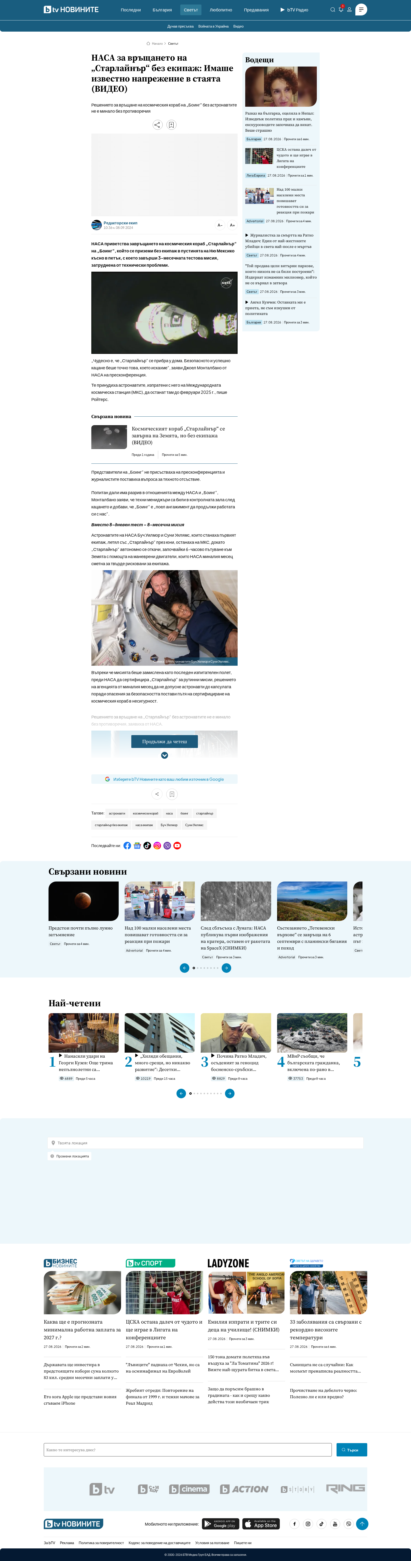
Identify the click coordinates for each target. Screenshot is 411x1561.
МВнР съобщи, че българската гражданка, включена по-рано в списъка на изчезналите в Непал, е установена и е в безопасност (315, 1063)
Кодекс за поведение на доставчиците (160, 1543)
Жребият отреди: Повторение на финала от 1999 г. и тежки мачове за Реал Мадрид (162, 1396)
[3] (341, 10)
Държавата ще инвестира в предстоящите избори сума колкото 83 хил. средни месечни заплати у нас (81, 1371)
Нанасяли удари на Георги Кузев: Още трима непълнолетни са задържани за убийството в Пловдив (88, 1063)
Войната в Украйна (213, 26)
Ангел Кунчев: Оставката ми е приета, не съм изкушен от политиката (275, 307)
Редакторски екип (120, 223)
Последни (131, 9)
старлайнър (204, 813)
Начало (157, 43)
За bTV (49, 1543)
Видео (238, 26)
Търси (352, 1450)
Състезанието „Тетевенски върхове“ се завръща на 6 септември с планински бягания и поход (312, 938)
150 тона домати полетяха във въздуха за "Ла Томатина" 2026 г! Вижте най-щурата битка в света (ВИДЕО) (241, 1363)
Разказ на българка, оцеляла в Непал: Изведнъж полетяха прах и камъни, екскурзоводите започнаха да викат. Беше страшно (279, 122)
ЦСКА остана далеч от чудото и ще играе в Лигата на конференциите (296, 158)
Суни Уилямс (194, 825)
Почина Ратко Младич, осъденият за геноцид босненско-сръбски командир (238, 1063)
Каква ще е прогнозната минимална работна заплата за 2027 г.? (82, 1329)
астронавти (117, 813)
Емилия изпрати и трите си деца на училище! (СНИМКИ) (243, 1325)
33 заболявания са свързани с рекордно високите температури (326, 1329)
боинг (184, 813)
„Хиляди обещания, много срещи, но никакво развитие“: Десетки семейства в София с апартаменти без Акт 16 (162, 1063)
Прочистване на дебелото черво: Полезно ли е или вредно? (323, 1393)
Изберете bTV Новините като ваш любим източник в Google (168, 779)
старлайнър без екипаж (111, 825)
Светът (191, 9)
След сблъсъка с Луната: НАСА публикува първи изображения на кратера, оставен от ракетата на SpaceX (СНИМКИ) (235, 938)
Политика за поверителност (101, 1543)
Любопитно (221, 9)
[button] (184, 968)
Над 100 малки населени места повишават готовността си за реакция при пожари (295, 201)
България (162, 9)
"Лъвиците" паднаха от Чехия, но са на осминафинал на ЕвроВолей (163, 1368)
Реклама (67, 1543)
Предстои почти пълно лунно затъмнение (81, 931)
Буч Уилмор (169, 825)
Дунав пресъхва (180, 26)
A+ (232, 224)
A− (220, 224)
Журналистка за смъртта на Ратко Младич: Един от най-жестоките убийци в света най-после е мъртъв (279, 240)
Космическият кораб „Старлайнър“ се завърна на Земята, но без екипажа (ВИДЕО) (178, 435)
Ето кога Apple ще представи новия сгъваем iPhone (80, 1400)
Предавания (256, 9)
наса (169, 813)
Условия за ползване (212, 1543)
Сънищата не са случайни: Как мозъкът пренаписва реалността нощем (323, 1368)
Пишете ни (242, 1543)
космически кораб (145, 813)
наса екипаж (144, 825)
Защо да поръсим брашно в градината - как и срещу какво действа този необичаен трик (239, 1395)
